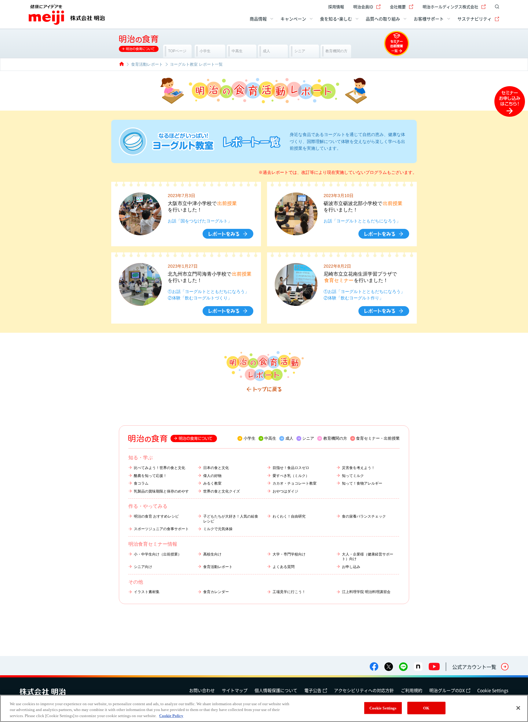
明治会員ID (363, 6)
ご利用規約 (411, 690)
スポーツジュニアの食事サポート (161, 529)
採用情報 (336, 6)
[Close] (518, 708)
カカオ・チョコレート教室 (295, 483)
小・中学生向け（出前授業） (158, 554)
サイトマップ (235, 690)
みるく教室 (212, 483)
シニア (308, 438)
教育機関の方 (335, 438)
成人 (289, 438)
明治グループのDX (447, 690)
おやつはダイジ (285, 491)
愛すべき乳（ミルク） (291, 476)
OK (426, 708)
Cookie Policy (171, 715)
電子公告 (312, 690)
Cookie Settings (492, 690)
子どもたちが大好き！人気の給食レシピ (230, 518)
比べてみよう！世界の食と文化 (159, 468)
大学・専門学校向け (289, 554)
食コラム (141, 483)
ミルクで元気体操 (218, 529)
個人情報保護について (276, 690)
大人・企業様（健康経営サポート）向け (367, 556)
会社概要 (398, 6)
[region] (264, 708)
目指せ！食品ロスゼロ (291, 468)
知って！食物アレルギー (362, 483)
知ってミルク (353, 476)
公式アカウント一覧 (474, 666)
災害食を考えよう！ (358, 468)
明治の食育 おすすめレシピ (156, 516)
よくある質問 (284, 567)
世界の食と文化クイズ (221, 491)
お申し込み (351, 567)
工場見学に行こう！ (289, 592)
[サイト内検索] (495, 6)
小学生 (249, 438)
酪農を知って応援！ (150, 476)
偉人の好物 (212, 476)
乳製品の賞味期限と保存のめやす (161, 491)
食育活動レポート (218, 567)
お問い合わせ (202, 690)
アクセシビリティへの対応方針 (364, 690)
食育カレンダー (216, 592)
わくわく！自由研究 (289, 516)
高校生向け (212, 554)
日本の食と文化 (216, 468)
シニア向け (143, 567)
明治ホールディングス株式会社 (450, 6)
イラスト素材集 (147, 592)
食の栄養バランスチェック (364, 516)
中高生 (270, 438)
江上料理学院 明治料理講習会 (366, 592)
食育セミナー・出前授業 (378, 438)
